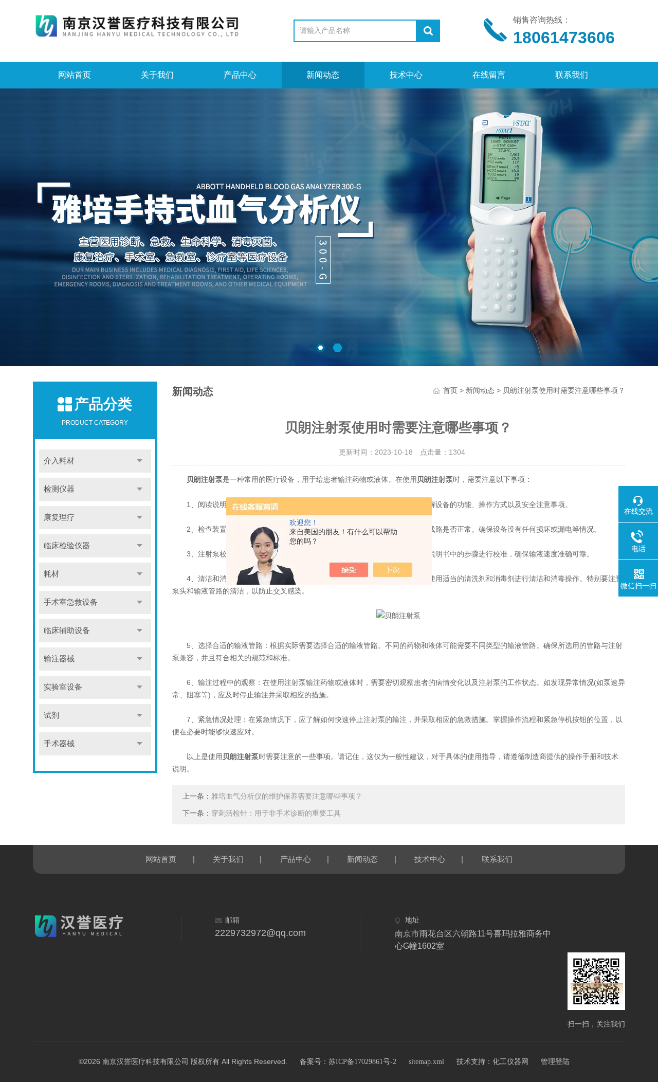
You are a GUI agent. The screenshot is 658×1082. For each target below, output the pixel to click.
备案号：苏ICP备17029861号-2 (348, 1062)
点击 (140, 461)
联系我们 (571, 74)
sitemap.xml (426, 1062)
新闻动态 (322, 74)
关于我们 (157, 74)
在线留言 (488, 74)
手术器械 (59, 744)
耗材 (51, 574)
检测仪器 (59, 489)
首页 (450, 390)
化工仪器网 (510, 1062)
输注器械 (59, 659)
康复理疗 (59, 517)
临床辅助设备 (67, 630)
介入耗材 (59, 461)
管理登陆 (555, 1062)
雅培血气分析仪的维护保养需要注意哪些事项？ (286, 796)
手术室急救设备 (71, 602)
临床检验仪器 (67, 546)
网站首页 (74, 74)
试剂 (51, 715)
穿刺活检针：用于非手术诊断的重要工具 (276, 813)
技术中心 (406, 74)
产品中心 (240, 74)
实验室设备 (63, 687)
